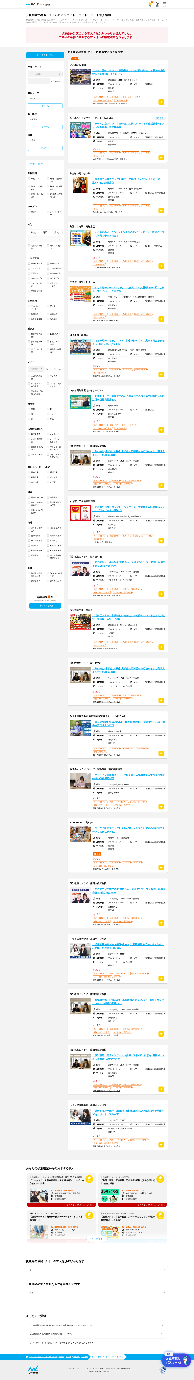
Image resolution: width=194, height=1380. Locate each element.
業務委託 (53, 319)
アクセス (80, 1368)
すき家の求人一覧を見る (102, 542)
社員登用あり (55, 550)
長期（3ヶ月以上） (37, 195)
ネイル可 (34, 482)
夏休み (34, 212)
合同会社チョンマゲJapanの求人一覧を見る (110, 159)
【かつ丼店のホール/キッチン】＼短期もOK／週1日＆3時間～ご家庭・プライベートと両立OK (128, 289)
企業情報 (71, 1368)
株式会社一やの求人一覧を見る (105, 649)
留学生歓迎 (54, 278)
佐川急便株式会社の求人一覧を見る (106, 755)
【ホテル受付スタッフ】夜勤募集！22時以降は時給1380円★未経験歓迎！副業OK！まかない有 (128, 72)
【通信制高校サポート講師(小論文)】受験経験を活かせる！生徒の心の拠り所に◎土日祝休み (128, 946)
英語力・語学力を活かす (36, 574)
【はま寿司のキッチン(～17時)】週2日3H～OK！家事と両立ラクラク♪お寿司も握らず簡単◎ (128, 342)
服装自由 (34, 477)
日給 (45, 232)
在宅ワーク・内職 (55, 343)
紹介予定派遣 (36, 319)
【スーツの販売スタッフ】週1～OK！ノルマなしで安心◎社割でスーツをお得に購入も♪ (128, 830)
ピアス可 (53, 477)
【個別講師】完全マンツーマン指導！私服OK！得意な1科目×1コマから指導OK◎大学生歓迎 (128, 1057)
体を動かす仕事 (36, 343)
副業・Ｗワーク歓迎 (55, 284)
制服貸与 (34, 545)
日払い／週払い (55, 247)
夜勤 (52, 419)
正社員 (53, 306)
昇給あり (53, 540)
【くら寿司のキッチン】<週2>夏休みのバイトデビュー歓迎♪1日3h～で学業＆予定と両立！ (128, 234)
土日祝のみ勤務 (36, 377)
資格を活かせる (55, 582)
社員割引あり (55, 545)
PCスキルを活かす (56, 574)
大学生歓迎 (35, 268)
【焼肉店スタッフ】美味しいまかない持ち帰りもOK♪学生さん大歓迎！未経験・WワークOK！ (128, 617)
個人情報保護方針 (123, 1368)
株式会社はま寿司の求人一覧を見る (106, 376)
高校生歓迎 (54, 263)
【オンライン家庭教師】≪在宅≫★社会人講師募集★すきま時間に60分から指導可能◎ (128, 777)
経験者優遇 (35, 581)
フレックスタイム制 (55, 385)
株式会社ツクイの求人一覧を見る (106, 431)
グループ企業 (110, 1368)
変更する (45, 106)
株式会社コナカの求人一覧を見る (106, 869)
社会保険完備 (36, 550)
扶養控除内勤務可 (36, 335)
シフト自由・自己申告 (36, 385)
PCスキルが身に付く (37, 511)
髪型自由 (53, 472)
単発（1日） (36, 179)
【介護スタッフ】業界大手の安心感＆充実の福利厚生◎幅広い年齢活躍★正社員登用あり (128, 398)
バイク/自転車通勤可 (37, 503)
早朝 (33, 409)
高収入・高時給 (36, 247)
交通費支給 (35, 536)
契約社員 (34, 314)
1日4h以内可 (55, 334)
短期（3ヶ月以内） (56, 187)
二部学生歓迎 (55, 268)
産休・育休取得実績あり (55, 556)
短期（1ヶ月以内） (37, 187)
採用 (101, 1368)
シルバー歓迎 (36, 278)
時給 (33, 232)
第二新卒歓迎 (36, 291)
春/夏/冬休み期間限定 (56, 195)
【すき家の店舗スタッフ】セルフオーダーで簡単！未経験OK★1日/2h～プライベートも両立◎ (128, 509)
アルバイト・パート (36, 307)
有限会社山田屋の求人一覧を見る (106, 321)
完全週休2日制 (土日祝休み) (37, 392)
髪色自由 (34, 472)
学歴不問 (34, 273)
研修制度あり (55, 528)
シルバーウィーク (55, 213)
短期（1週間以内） (56, 180)
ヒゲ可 (53, 482)
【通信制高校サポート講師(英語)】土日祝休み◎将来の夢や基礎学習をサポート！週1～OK (128, 1112)
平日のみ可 (54, 376)
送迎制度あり (55, 536)
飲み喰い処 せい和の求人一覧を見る (107, 212)
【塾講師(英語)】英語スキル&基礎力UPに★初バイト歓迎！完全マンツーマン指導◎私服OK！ (128, 1002)
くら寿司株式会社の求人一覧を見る (106, 268)
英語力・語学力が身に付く (55, 503)
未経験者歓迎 (36, 263)
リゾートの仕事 (36, 350)
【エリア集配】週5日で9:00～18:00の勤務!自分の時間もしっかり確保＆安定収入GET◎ (128, 724)
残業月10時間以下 (55, 350)
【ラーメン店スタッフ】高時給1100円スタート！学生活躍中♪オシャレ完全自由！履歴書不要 (128, 125)
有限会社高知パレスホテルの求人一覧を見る (110, 103)
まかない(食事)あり (37, 529)
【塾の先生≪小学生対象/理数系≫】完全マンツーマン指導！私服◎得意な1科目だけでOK (128, 564)
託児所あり (35, 555)
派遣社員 (53, 314)
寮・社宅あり (36, 540)
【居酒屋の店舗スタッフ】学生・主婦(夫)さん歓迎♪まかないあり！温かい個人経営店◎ (128, 181)
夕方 (52, 414)
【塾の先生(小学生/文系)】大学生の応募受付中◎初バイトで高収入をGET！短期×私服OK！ (128, 453)
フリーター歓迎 (36, 284)
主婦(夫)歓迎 (55, 273)
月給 (56, 232)
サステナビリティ (91, 1368)
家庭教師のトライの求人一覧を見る (106, 487)
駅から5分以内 (37, 497)
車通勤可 (53, 497)
